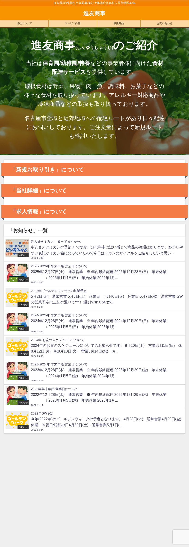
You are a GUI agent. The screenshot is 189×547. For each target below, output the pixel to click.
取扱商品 (119, 23)
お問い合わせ (164, 23)
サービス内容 (72, 23)
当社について (24, 23)
